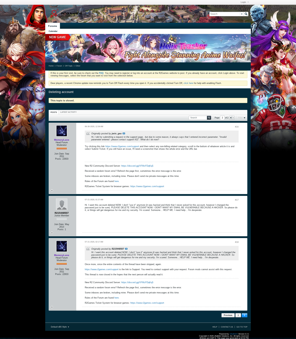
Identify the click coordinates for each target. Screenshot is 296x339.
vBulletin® (234, 334)
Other (78, 66)
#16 (237, 127)
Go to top (242, 327)
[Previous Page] (231, 118)
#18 (237, 242)
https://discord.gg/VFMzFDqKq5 (137, 166)
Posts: (58, 159)
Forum (59, 66)
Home (51, 66)
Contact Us (227, 327)
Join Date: (59, 153)
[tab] (54, 112)
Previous (228, 315)
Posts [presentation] (54, 112)
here (116, 181)
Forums (52, 26)
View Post (124, 133)
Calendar (53, 31)
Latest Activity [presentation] (68, 112)
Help (214, 327)
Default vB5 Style (59, 327)
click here (188, 83)
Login (243, 2)
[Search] (246, 14)
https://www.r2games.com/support (122, 146)
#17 (237, 200)
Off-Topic (69, 66)
